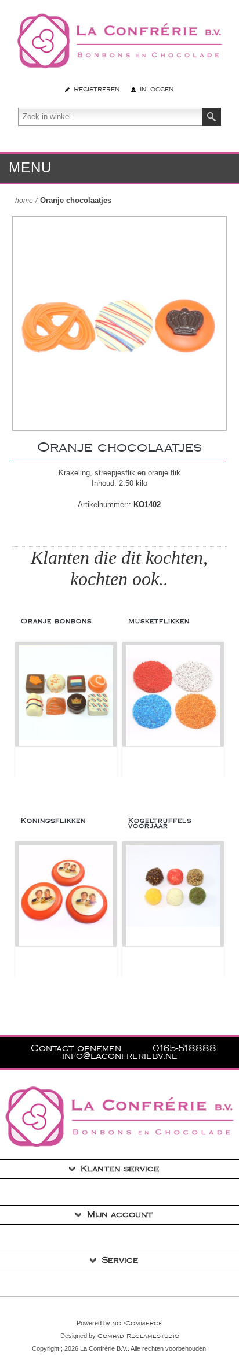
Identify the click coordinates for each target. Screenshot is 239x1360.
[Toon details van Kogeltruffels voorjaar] (173, 895)
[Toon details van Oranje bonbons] (66, 695)
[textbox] (110, 117)
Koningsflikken (53, 820)
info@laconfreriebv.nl (119, 1056)
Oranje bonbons (56, 621)
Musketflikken (159, 621)
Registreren (96, 89)
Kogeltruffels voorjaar (159, 823)
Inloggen (156, 89)
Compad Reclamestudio (138, 1336)
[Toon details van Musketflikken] (173, 695)
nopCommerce (137, 1323)
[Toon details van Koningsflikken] (66, 895)
